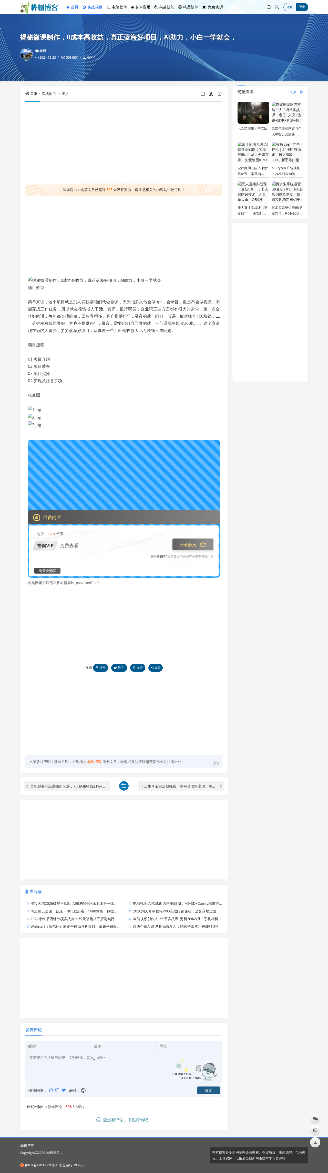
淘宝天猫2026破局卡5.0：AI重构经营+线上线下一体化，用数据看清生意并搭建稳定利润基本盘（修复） (113, 903)
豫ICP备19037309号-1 (41, 1165)
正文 (65, 93)
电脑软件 (119, 6)
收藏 (88, 667)
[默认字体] (211, 94)
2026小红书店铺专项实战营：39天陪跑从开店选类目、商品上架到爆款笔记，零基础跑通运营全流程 (110, 918)
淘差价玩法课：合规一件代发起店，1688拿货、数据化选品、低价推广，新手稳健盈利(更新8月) (106, 911)
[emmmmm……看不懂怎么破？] (57, 1090)
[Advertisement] (124, 142)
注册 (290, 7)
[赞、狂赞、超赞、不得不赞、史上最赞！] (64, 1090)
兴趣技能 (166, 6)
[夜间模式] (277, 7)
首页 (74, 6)
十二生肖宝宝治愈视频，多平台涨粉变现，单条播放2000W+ (182, 786)
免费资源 (215, 6)
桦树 (42, 50)
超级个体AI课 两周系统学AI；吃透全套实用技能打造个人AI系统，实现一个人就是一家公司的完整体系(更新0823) (222, 926)
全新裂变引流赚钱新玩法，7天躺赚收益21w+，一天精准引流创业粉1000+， (70, 786)
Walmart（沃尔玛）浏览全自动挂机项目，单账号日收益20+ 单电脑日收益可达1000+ (98, 926)
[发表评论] (315, 1130)
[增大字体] (220, 94)
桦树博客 (27, 1145)
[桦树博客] (41, 7)
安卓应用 (142, 6)
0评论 (91, 57)
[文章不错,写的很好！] (51, 1090)
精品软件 (190, 6)
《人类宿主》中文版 (253, 128)
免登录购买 (47, 570)
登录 (302, 7)
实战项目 (94, 6)
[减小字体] (203, 94)
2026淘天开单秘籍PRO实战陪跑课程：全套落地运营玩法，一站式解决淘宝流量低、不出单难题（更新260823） (222, 911)
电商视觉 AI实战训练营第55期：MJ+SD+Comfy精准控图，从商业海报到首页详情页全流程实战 (208, 903)
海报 (140, 667)
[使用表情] (84, 1090)
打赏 (102, 667)
